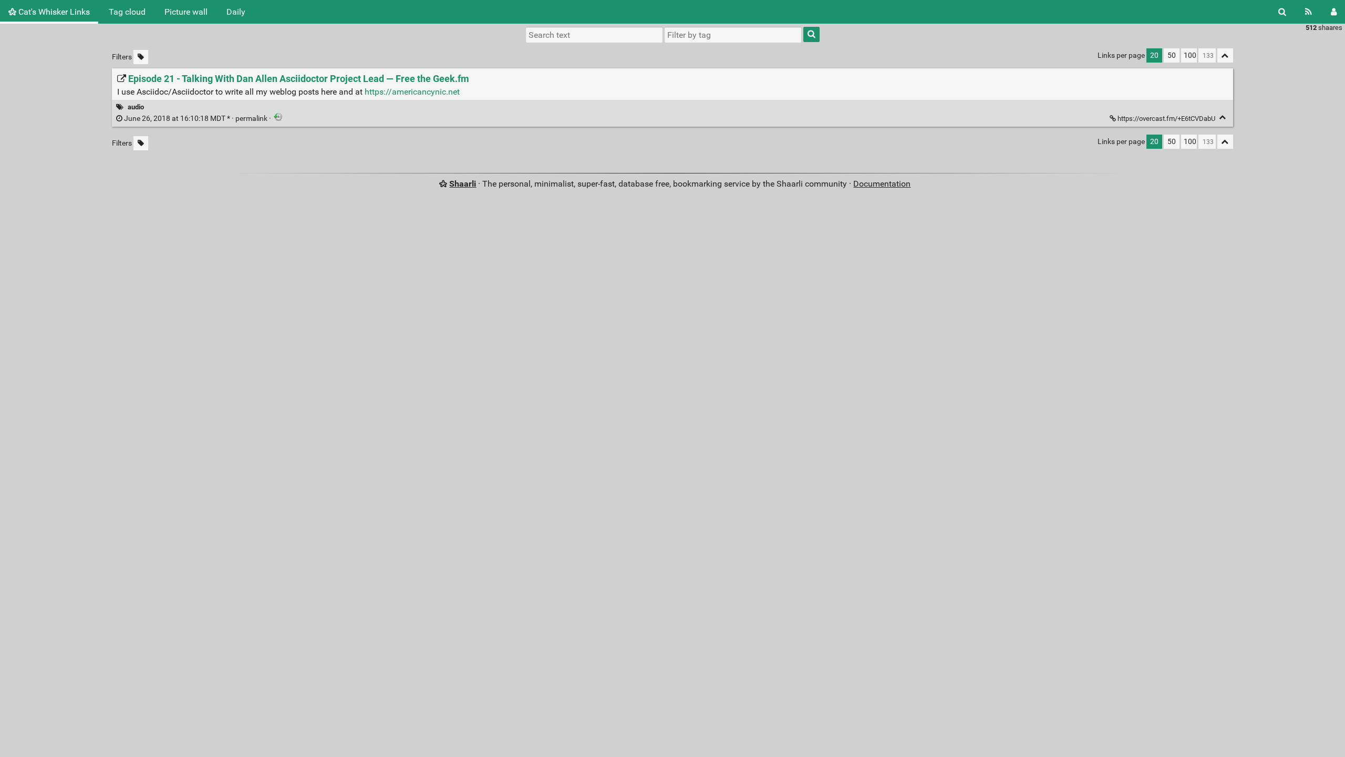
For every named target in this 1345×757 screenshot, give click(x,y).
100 (1190, 55)
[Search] (1282, 12)
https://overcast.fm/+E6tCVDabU (1166, 118)
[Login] (1333, 12)
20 (1154, 55)
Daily (235, 12)
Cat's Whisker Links (53, 12)
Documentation (882, 184)
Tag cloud (127, 12)
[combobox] (733, 35)
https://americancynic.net (412, 92)
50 (1171, 55)
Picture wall (186, 12)
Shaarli (462, 184)
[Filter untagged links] (140, 57)
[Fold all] (1225, 55)
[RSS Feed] (1308, 12)
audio (136, 107)
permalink (195, 118)
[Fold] (1223, 117)
